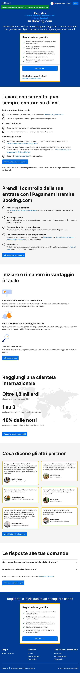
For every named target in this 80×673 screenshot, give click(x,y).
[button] (25, 7)
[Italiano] (52, 3)
